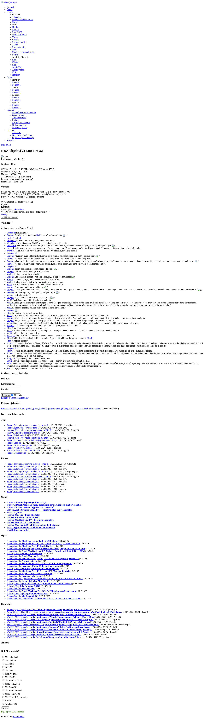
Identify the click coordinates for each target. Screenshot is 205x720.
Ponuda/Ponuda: (32, 541)
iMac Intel (9, 664)
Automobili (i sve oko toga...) (26, 428)
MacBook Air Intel (13, 680)
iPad (14, 65)
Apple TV (16, 67)
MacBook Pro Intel (13, 690)
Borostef (5, 408)
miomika (10, 243)
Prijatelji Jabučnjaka (21, 122)
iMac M (8, 667)
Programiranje (18, 47)
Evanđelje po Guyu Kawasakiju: (48, 609)
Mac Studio (9, 670)
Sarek (9, 361)
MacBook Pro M (12, 694)
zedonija (98, 408)
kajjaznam (50, 408)
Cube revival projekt (31, 433)
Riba (9, 313)
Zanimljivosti (18, 115)
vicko (91, 408)
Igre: (18, 530)
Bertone (10, 235)
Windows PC (10, 704)
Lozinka (4, 389)
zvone (9, 248)
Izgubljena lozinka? (20, 398)
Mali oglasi (6, 145)
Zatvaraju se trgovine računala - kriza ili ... (32, 425)
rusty (80, 408)
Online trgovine (19, 125)
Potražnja (16, 85)
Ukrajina (17, 443)
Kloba (9, 284)
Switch (15, 55)
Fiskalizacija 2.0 (21, 435)
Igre (14, 50)
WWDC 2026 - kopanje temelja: (48, 614)
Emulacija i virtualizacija (23, 52)
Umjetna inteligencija (23, 445)
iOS (14, 72)
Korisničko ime (8, 384)
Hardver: (23, 515)
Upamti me (19, 395)
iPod (14, 60)
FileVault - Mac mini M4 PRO (27, 450)
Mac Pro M (9, 677)
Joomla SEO (18, 716)
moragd (59, 408)
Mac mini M (10, 660)
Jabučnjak (16, 17)
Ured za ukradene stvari (22, 19)
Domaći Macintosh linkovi (24, 112)
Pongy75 (11, 351)
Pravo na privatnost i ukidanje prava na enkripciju (35, 440)
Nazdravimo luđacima (22, 135)
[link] (38, 235)
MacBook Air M (12, 684)
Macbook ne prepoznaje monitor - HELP (33, 430)
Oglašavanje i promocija (23, 137)
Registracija (6, 398)
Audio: (14, 512)
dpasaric (10, 325)
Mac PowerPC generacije (15, 697)
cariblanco (11, 245)
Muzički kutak (20, 453)
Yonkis (10, 274)
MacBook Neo (11, 687)
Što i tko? (16, 132)
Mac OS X (17, 32)
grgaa (35, 408)
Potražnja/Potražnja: (24, 553)
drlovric (10, 251)
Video (15, 37)
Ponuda (15, 82)
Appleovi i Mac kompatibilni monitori (31, 438)
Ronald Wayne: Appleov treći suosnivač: (53, 624)
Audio (15, 44)
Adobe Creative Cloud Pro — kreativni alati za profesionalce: (64, 612)
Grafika (15, 39)
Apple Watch (18, 70)
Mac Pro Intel (10, 674)
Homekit (16, 75)
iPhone (15, 62)
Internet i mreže (19, 42)
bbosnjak (11, 335)
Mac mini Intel (11, 657)
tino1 (86, 408)
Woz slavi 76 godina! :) (24, 448)
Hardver (16, 27)
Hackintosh (9, 700)
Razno (15, 22)
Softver (15, 29)
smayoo (10, 253)
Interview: (26, 502)
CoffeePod (11, 233)
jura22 (9, 295)
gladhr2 (29, 408)
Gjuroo (21, 408)
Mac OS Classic (19, 34)
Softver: (39, 510)
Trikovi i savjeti (19, 117)
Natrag (4, 214)
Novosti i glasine (19, 127)
